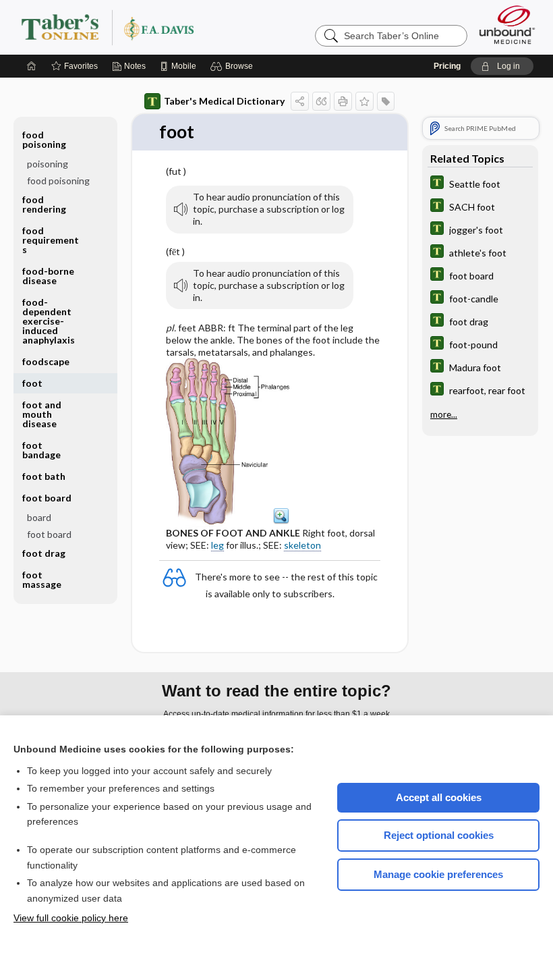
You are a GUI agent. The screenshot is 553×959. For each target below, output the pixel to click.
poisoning (47, 163)
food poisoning (58, 180)
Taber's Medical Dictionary (224, 101)
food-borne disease (48, 275)
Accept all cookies (439, 797)
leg (217, 545)
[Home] (31, 66)
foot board (49, 534)
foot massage (41, 579)
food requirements (50, 240)
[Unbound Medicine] (507, 24)
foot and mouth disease (41, 414)
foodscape (45, 361)
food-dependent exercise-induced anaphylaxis (48, 321)
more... (443, 414)
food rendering (44, 204)
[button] (233, 66)
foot (32, 383)
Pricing (447, 66)
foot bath (43, 476)
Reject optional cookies (439, 835)
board (39, 517)
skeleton (302, 545)
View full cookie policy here (70, 917)
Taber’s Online (188, 27)
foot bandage (41, 449)
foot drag (43, 553)
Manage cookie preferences (438, 874)
